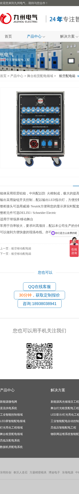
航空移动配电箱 (15, 248)
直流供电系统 (8, 408)
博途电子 (54, 472)
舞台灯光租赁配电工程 (65, 408)
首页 (8, 36)
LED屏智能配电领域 (12, 421)
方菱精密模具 (38, 472)
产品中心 (35, 36)
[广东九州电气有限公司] (20, 18)
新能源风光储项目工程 (65, 401)
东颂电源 (67, 472)
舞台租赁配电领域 (40, 76)
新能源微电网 (8, 401)
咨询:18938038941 (40, 303)
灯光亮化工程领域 (11, 427)
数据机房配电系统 (11, 447)
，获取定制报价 (39, 295)
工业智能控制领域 (11, 414)
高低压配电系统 (10, 440)
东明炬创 (5, 472)
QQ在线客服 (39, 286)
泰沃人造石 (20, 472)
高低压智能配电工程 (63, 427)
